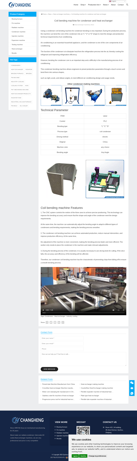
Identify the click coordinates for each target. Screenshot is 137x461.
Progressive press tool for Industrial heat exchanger (60, 399)
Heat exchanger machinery (61, 14)
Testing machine (17, 44)
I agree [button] (75, 456)
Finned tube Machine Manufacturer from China (58, 384)
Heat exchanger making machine (92, 384)
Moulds (14, 53)
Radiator (29, 69)
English (113, 1)
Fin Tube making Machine (20, 89)
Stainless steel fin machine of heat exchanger (58, 395)
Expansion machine (18, 40)
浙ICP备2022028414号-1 (58, 457)
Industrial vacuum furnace (21, 102)
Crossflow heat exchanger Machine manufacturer (59, 388)
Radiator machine (18, 27)
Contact (121, 5)
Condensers (49, 316)
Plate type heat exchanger (90, 395)
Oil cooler (24, 106)
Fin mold (14, 106)
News (105, 5)
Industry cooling (72, 316)
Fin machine (16, 23)
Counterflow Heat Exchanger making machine (97, 388)
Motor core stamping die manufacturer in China (58, 392)
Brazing (29, 73)
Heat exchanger (59, 316)
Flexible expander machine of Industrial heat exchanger (100, 392)
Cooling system (17, 85)
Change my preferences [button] (97, 456)
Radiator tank (16, 98)
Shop (82, 5)
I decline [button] (83, 456)
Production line (94, 5)
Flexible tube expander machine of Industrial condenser (100, 399)
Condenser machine (18, 32)
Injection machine (18, 36)
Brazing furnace (17, 19)
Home (76, 5)
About (113, 5)
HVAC (27, 85)
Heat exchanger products (21, 94)
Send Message (49, 369)
